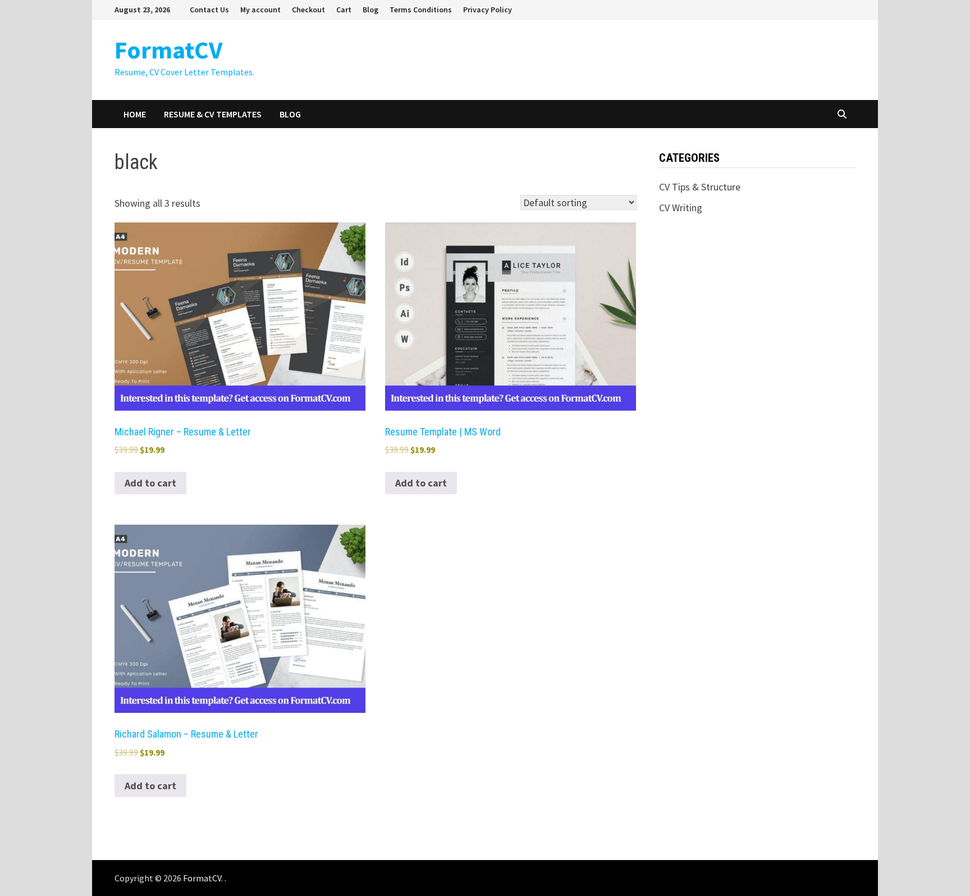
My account (260, 9)
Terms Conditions (421, 9)
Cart (343, 9)
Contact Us (209, 9)
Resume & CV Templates (213, 114)
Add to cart (150, 482)
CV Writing (680, 207)
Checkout (308, 9)
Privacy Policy (487, 9)
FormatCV (168, 49)
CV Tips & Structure (699, 186)
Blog (370, 9)
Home (134, 114)
